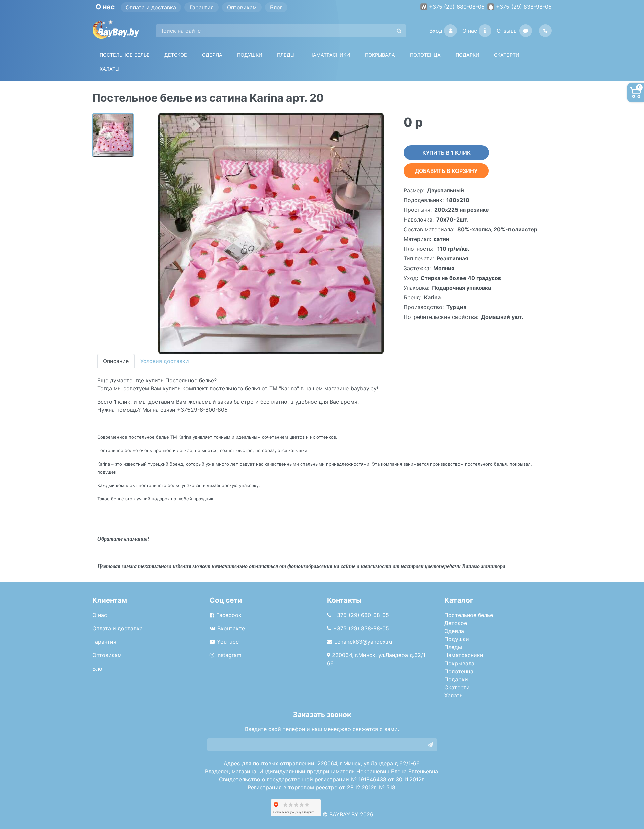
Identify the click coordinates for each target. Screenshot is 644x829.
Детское (175, 55)
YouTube (228, 641)
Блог (276, 7)
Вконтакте (231, 628)
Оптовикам (242, 7)
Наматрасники (463, 655)
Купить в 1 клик (446, 152)
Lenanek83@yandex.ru (363, 641)
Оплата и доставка (151, 7)
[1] (430, 744)
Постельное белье (125, 55)
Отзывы (507, 30)
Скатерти (457, 687)
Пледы (453, 647)
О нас (469, 30)
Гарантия (202, 7)
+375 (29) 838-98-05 (524, 6)
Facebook (228, 615)
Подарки (456, 679)
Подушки (249, 55)
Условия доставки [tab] (164, 361)
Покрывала (459, 663)
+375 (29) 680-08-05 (457, 6)
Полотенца (425, 55)
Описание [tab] (116, 361)
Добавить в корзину (446, 170)
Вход (435, 30)
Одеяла (212, 55)
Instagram (228, 655)
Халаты (109, 69)
